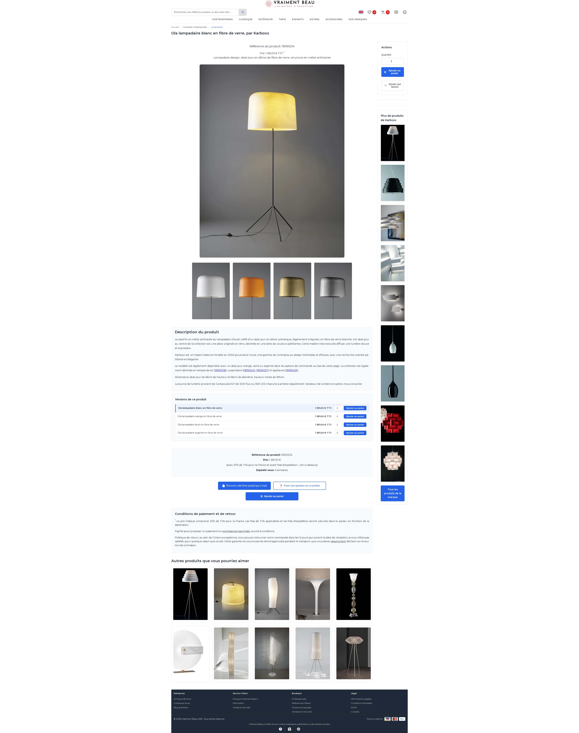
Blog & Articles (181, 707)
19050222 (249, 370)
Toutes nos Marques (301, 707)
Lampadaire (217, 27)
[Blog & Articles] (396, 12)
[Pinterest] (298, 729)
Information (238, 703)
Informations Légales (361, 699)
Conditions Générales (361, 703)
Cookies (355, 712)
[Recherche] (243, 12)
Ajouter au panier (355, 408)
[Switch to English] (361, 12)
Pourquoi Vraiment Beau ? (245, 699)
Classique (246, 19)
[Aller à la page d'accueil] (289, 4)
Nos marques (358, 19)
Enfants (298, 19)
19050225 (291, 370)
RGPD (354, 707)
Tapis (282, 19)
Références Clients (301, 703)
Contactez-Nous (182, 703)
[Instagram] (289, 729)
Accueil (175, 27)
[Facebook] (280, 729)
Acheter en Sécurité (302, 712)
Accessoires (334, 19)
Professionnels (299, 699)
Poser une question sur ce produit (300, 485)
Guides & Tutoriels (241, 707)
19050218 (220, 370)
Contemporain (222, 19)
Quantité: (386, 54)
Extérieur (266, 19)
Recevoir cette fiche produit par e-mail (244, 485)
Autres (315, 19)
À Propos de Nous (182, 699)
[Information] (405, 12)
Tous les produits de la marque (392, 493)
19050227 (262, 370)
